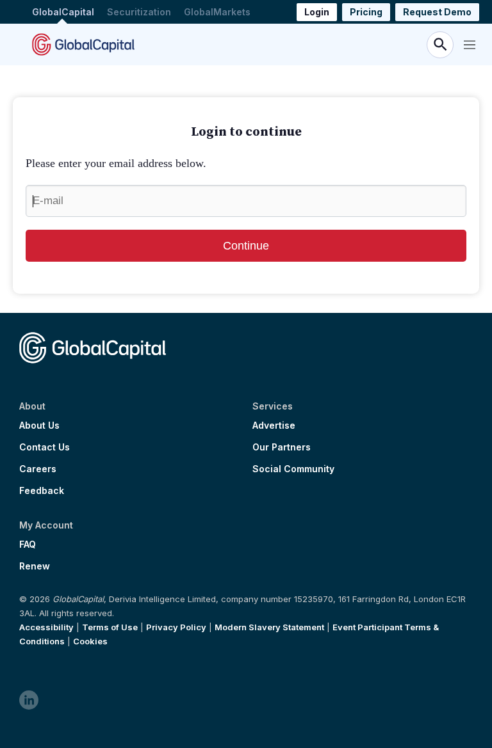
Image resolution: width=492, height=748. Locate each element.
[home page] (83, 44)
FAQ (27, 544)
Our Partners (281, 447)
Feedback (41, 490)
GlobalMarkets (217, 11)
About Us (39, 425)
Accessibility (46, 627)
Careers (37, 469)
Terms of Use (110, 627)
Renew (34, 566)
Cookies (90, 641)
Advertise (273, 425)
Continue (246, 245)
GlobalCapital (63, 11)
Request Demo (437, 11)
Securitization (139, 11)
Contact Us (44, 447)
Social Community (293, 469)
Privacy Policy (176, 627)
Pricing (366, 11)
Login (316, 11)
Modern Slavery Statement (269, 627)
